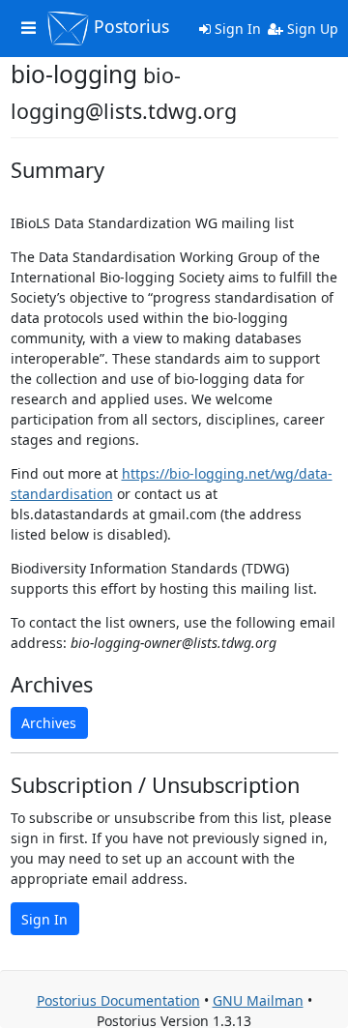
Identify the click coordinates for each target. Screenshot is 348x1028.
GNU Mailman (258, 1000)
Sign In (236, 28)
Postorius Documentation (118, 1000)
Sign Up (310, 28)
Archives (48, 723)
